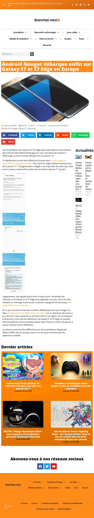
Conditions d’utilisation (50, 503)
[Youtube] (88, 4)
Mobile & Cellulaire (19, 38)
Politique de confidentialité (72, 503)
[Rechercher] (32, 54)
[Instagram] (84, 4)
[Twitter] (76, 4)
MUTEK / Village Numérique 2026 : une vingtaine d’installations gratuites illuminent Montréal (23, 434)
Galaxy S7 (22, 128)
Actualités (18, 32)
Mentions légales (64, 509)
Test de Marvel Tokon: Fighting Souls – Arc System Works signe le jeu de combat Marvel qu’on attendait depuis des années (71, 435)
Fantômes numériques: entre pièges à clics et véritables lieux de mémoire (71, 386)
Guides (67, 38)
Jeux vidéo (72, 32)
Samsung (31, 128)
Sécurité (47, 45)
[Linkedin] (80, 4)
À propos (24, 503)
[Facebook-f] (72, 4)
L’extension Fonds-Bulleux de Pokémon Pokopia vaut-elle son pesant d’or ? (81, 175)
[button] (10, 135)
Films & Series (46, 38)
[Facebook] (40, 466)
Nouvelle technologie (45, 32)
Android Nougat (10, 128)
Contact (34, 503)
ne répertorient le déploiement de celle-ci (27, 313)
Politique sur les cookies (45, 509)
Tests (81, 38)
